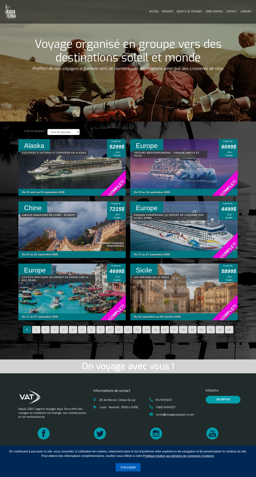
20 (201, 329)
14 (146, 329)
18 (183, 329)
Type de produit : (35, 131)
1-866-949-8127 (165, 407)
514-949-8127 (163, 400)
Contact (231, 11)
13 (137, 329)
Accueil (154, 11)
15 (155, 329)
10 (109, 329)
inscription (223, 399)
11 (119, 329)
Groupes (168, 11)
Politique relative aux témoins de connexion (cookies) (178, 456)
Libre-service (214, 11)
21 (210, 329)
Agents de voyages (189, 11)
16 (164, 329)
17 (173, 329)
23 (229, 329)
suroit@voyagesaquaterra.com (174, 414)
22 (219, 329)
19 (192, 329)
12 (128, 329)
